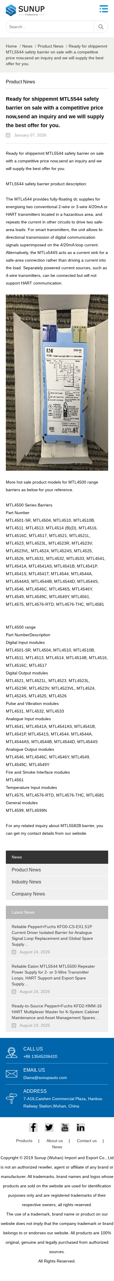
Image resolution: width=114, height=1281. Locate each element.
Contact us (87, 1140)
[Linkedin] (80, 1127)
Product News (50, 46)
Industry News (26, 881)
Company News (28, 893)
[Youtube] (65, 1127)
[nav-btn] (103, 8)
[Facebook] (33, 1127)
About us (54, 1140)
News (27, 46)
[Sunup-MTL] (25, 10)
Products (24, 1140)
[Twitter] (49, 1127)
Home (11, 46)
